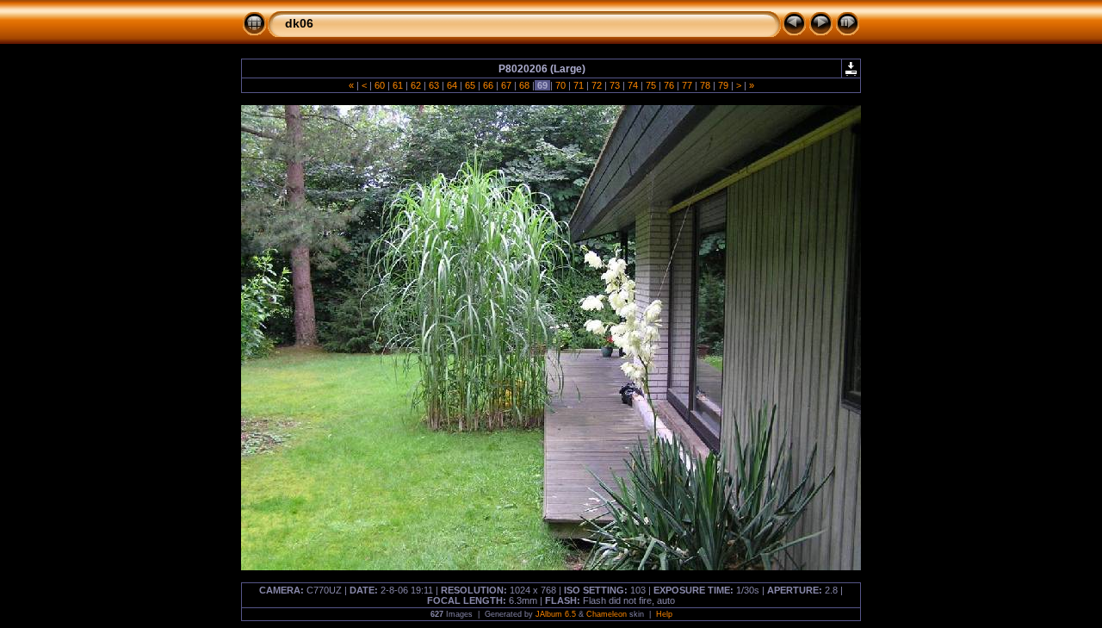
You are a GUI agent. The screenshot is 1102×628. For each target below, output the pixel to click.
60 (379, 85)
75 (651, 85)
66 (488, 85)
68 (524, 85)
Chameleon (606, 614)
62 (416, 85)
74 (633, 85)
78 (705, 85)
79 (723, 85)
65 (470, 85)
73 (614, 85)
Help (664, 614)
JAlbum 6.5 (556, 614)
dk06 (299, 23)
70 (560, 85)
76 (669, 85)
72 (596, 85)
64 (452, 85)
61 (398, 85)
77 (687, 85)
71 (578, 85)
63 (434, 85)
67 (506, 85)
